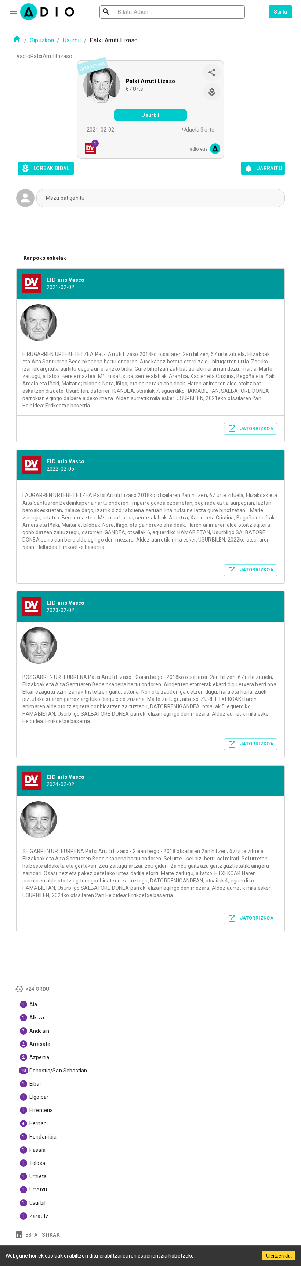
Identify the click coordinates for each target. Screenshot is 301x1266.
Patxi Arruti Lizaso (150, 81)
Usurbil (72, 40)
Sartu (280, 12)
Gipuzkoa (42, 40)
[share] (212, 72)
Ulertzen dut (279, 1256)
